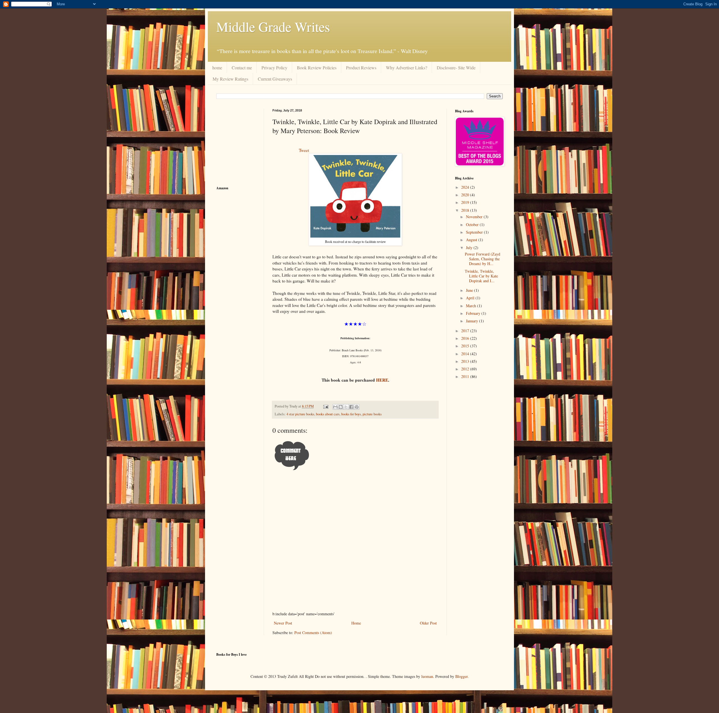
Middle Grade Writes (273, 26)
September (475, 232)
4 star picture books (300, 414)
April (470, 297)
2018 (465, 210)
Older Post (428, 623)
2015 (465, 345)
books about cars (328, 414)
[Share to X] (346, 407)
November (475, 216)
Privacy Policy (274, 67)
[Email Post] (325, 406)
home (217, 67)
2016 (465, 338)
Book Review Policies (316, 67)
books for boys (351, 414)
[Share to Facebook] (351, 407)
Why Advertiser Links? (406, 67)
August (472, 239)
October (473, 224)
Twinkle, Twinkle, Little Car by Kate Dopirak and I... (481, 275)
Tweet (304, 150)
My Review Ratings (230, 79)
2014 (465, 353)
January (472, 321)
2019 (465, 202)
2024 (465, 187)
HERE (382, 380)
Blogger (461, 676)
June (470, 290)
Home (356, 623)
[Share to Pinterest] (357, 407)
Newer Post (283, 623)
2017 (465, 330)
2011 (465, 376)
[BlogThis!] (340, 407)
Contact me (242, 67)
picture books (372, 414)
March (471, 305)
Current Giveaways (275, 79)
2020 (465, 194)
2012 (465, 369)
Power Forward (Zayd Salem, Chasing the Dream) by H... (482, 258)
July (470, 247)
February (473, 313)
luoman (427, 676)
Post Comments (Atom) (313, 632)
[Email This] (335, 407)
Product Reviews (361, 67)
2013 (465, 361)
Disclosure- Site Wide (456, 67)
